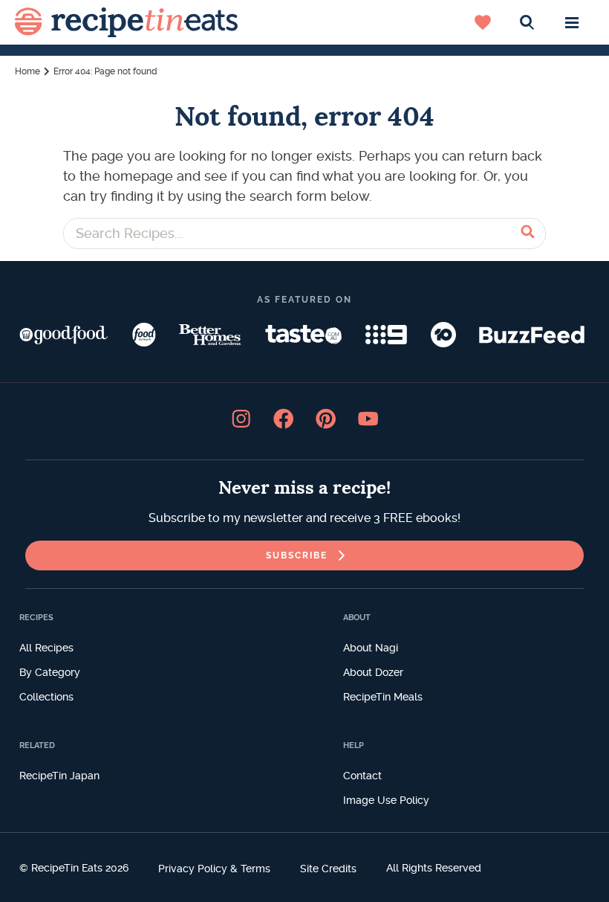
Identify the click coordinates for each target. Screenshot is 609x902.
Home (27, 71)
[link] (304, 555)
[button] (572, 22)
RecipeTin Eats (126, 22)
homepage (138, 176)
